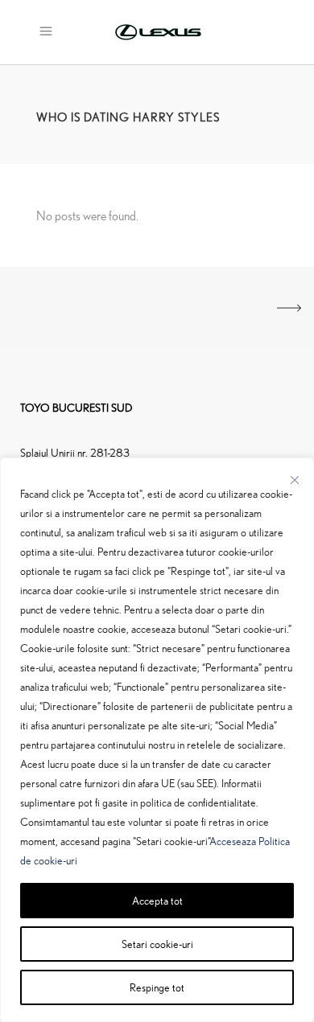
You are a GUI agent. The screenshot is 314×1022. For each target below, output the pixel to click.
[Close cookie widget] (294, 480)
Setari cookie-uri (157, 943)
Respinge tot (157, 987)
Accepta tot (157, 900)
